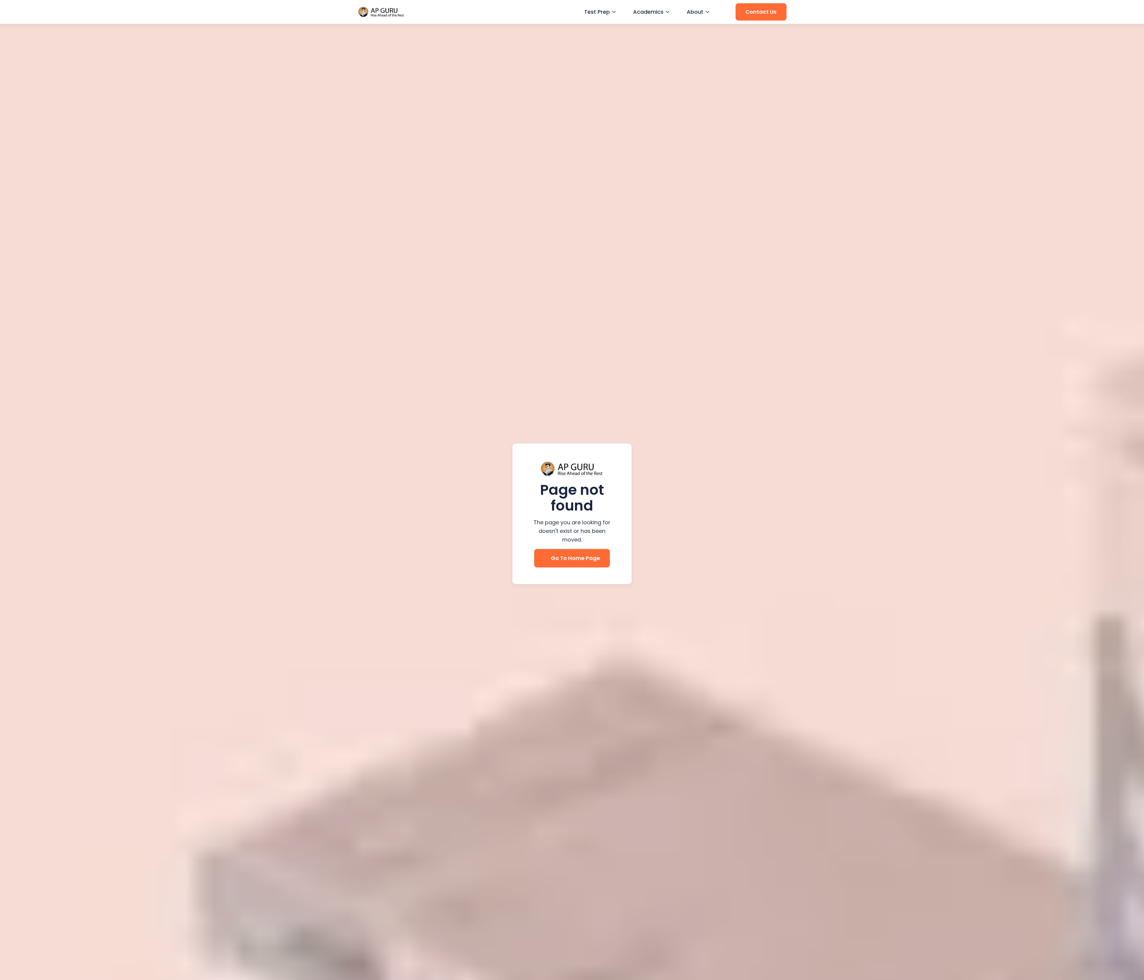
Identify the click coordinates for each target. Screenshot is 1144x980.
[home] (381, 12)
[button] (599, 12)
